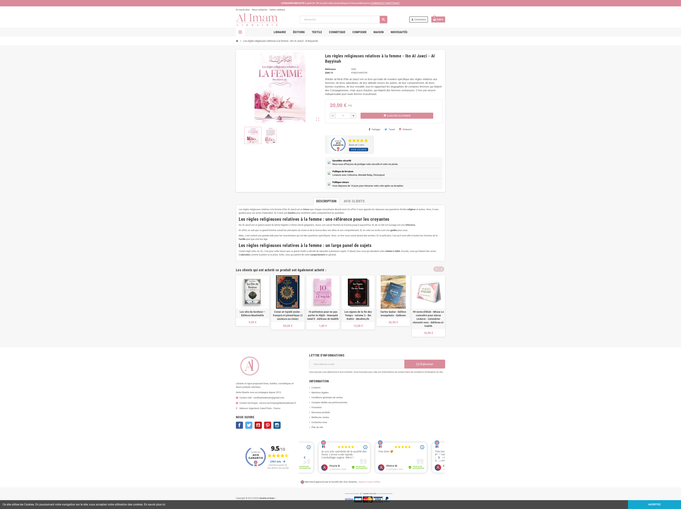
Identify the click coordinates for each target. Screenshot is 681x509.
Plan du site (317, 427)
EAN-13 (329, 72)
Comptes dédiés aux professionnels (329, 402)
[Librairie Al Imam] (257, 19)
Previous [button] (436, 269)
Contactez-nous (319, 422)
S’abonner (426, 364)
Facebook (239, 425)
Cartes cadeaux (277, 9)
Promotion (316, 407)
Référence (330, 69)
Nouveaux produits (320, 412)
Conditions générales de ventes (327, 397)
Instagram (277, 425)
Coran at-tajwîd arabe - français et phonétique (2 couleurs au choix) (288, 315)
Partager (376, 129)
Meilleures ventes (320, 417)
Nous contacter (259, 9)
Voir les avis (358, 149)
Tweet (392, 129)
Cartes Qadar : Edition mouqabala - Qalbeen (393, 313)
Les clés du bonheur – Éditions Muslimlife (252, 313)
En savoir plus (243, 9)
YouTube (258, 425)
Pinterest (407, 129)
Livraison (315, 387)
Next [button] (441, 269)
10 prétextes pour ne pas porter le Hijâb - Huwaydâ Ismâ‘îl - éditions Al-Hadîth (323, 315)
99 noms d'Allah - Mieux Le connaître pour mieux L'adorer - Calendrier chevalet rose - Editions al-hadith (428, 318)
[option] (252, 306)
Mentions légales (320, 392)
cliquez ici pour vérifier (369, 481)
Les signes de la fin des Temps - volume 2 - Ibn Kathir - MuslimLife (358, 315)
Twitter (248, 425)
